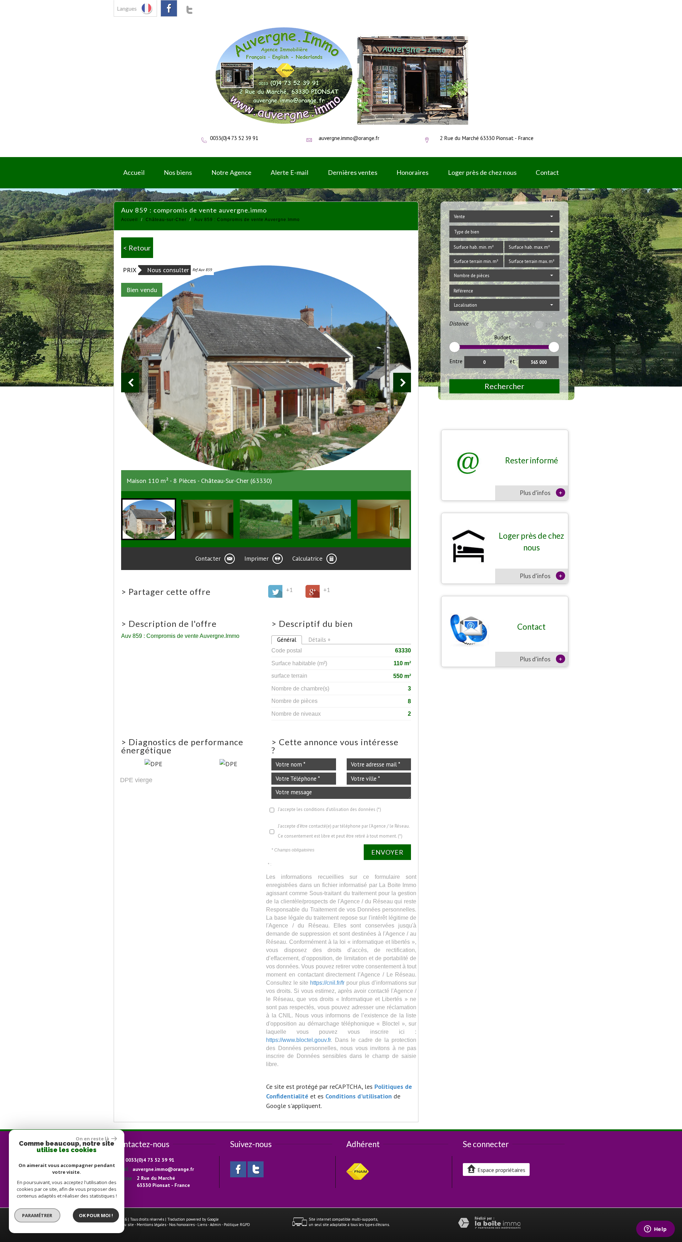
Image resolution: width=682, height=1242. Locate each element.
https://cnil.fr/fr (327, 982)
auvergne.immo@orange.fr (349, 137)
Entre (455, 361)
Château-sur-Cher (166, 219)
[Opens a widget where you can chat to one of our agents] (655, 1229)
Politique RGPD (237, 1224)
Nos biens (178, 172)
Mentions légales (151, 1224)
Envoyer (387, 852)
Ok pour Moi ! (96, 1215)
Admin (215, 1224)
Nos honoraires (182, 1224)
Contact (547, 172)
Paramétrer (37, 1215)
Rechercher (504, 386)
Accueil (134, 172)
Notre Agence (231, 172)
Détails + (319, 640)
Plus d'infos (541, 492)
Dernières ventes (352, 172)
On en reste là (92, 1138)
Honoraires (412, 172)
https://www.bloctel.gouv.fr (298, 1040)
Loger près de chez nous (482, 172)
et (512, 361)
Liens (202, 1224)
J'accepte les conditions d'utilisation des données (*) (329, 809)
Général (286, 640)
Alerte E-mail (289, 172)
